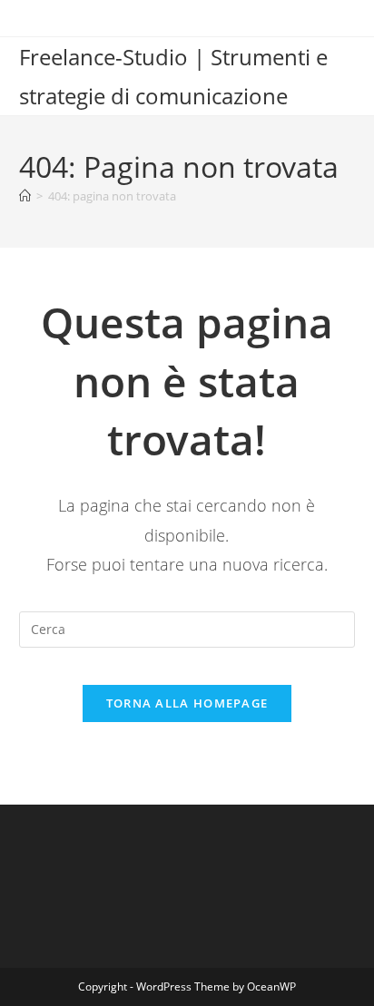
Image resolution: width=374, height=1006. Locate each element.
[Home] (25, 196)
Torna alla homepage (187, 703)
